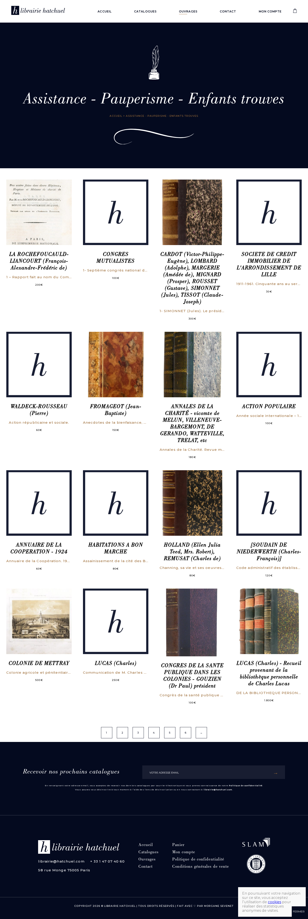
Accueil (105, 11)
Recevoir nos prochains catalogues (71, 772)
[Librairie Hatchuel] (38, 11)
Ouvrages (188, 11)
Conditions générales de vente (200, 867)
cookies (274, 902)
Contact (228, 11)
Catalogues (145, 11)
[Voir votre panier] (295, 12)
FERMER (299, 911)
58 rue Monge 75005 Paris (64, 870)
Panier (178, 845)
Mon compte (270, 11)
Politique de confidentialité (245, 785)
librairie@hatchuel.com (218, 789)
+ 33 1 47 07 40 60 (107, 861)
